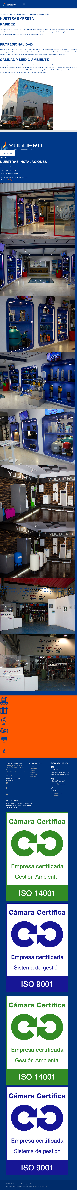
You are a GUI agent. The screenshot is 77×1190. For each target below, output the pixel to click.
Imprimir (44, 604)
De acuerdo (5, 601)
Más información (35, 604)
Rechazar (15, 601)
